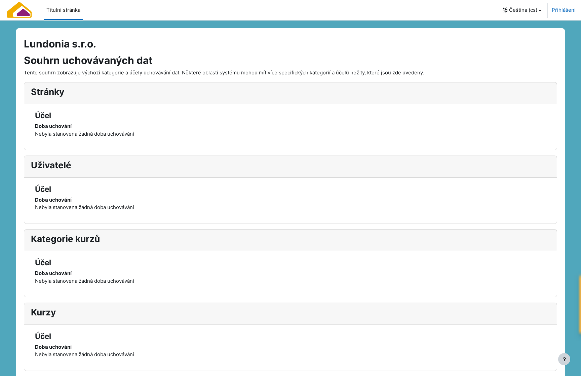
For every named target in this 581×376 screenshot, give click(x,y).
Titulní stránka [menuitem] (63, 10)
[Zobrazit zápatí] (564, 359)
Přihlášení (564, 10)
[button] (522, 10)
